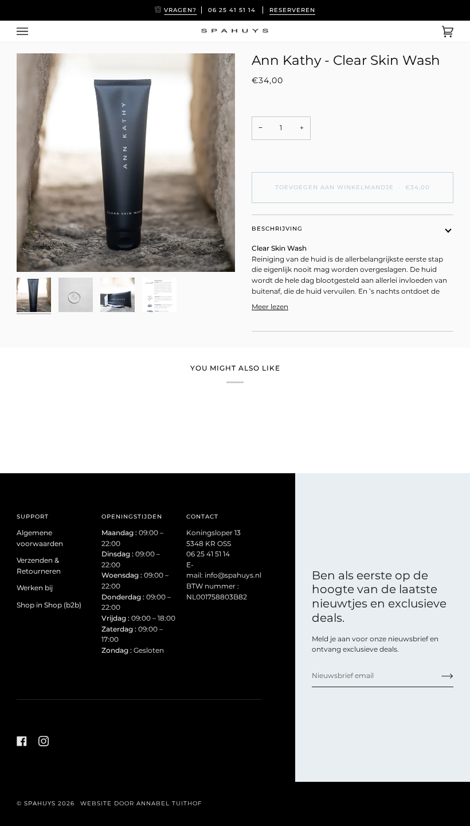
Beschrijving (277, 228)
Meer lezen (270, 307)
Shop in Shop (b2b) (49, 605)
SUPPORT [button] (33, 516)
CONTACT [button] (202, 516)
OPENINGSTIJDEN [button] (131, 516)
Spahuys (40, 803)
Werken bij (35, 588)
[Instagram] (43, 741)
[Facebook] (22, 741)
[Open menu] (34, 31)
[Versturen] (438, 676)
